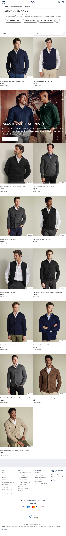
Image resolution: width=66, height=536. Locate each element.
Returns (4, 477)
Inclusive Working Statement (23, 489)
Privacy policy (22, 475)
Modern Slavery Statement (22, 485)
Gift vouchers (39, 475)
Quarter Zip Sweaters (13, 21)
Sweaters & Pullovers (16, 6)
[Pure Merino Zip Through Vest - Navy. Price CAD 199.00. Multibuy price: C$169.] (49, 57)
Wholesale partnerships (38, 480)
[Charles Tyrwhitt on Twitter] (56, 480)
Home (6, 6)
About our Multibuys (8, 482)
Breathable (62, 90)
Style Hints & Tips (55, 474)
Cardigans (27, 6)
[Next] (59, 21)
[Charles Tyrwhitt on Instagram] (54, 480)
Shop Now (10, 139)
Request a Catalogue (57, 476)
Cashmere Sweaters (46, 21)
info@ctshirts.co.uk (33, 527)
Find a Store (5, 484)
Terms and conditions (24, 472)
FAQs (3, 472)
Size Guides (5, 480)
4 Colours (30, 77)
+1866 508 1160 (10, 493)
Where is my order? (7, 489)
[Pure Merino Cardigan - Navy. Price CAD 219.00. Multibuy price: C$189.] (16, 321)
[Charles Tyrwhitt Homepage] (31, 2)
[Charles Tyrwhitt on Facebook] (52, 480)
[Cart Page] (62, 2)
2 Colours (30, 235)
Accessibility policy (23, 480)
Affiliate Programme (40, 477)
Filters (4, 33)
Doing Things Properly (41, 484)
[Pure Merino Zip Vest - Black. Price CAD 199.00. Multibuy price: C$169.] (16, 268)
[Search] (59, 2)
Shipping (4, 475)
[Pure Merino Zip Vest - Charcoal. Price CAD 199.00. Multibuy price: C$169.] (49, 216)
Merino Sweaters (30, 21)
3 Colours (62, 77)
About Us (37, 472)
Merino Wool (62, 103)
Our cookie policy (23, 477)
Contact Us (5, 487)
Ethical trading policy (24, 482)
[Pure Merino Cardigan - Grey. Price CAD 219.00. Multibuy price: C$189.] (16, 216)
